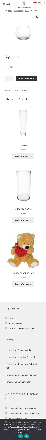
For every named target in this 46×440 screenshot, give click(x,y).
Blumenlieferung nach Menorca (22, 408)
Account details (15, 323)
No (27, 436)
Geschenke (18, 11)
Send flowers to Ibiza (18, 418)
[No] (43, 429)
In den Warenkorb (26, 78)
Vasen (27, 11)
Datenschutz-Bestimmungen (21, 328)
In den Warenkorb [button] (23, 156)
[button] (37, 17)
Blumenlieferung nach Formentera (24, 413)
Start (10, 11)
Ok (20, 436)
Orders (12, 318)
